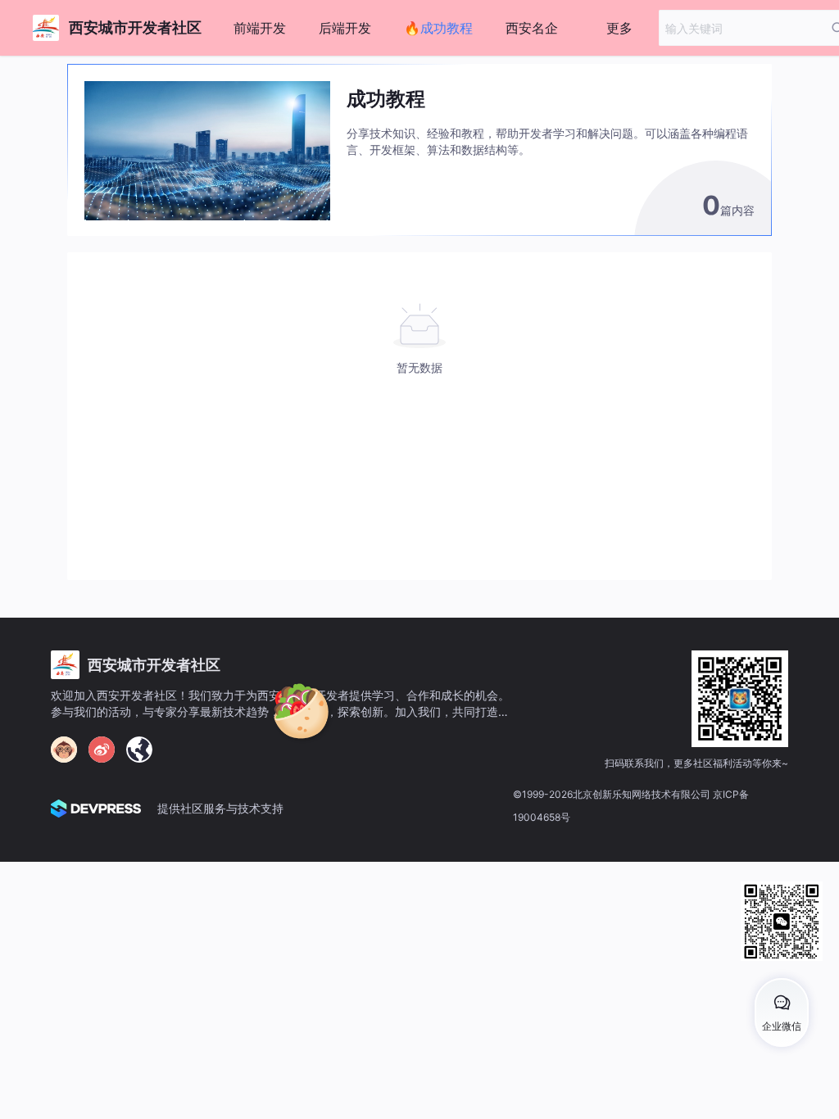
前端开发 (260, 28)
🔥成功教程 (438, 28)
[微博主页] (101, 749)
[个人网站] (139, 749)
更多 (619, 28)
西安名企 (532, 28)
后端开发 (345, 28)
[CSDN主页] (64, 749)
